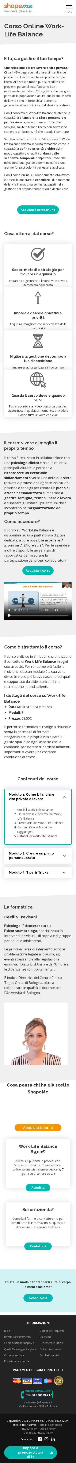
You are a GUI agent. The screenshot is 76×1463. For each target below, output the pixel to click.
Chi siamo (46, 1337)
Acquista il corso (38, 570)
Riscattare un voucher (17, 1361)
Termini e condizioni (50, 1425)
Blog (7, 1331)
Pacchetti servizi (49, 1355)
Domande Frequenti (52, 1331)
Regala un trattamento (17, 1337)
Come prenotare (14, 1355)
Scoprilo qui (38, 1298)
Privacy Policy (29, 1429)
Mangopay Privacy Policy (38, 1433)
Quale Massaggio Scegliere (20, 1349)
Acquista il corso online (38, 209)
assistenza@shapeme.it (38, 1402)
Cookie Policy (47, 1429)
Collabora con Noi (51, 1349)
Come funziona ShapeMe (19, 1343)
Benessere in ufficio (51, 1343)
